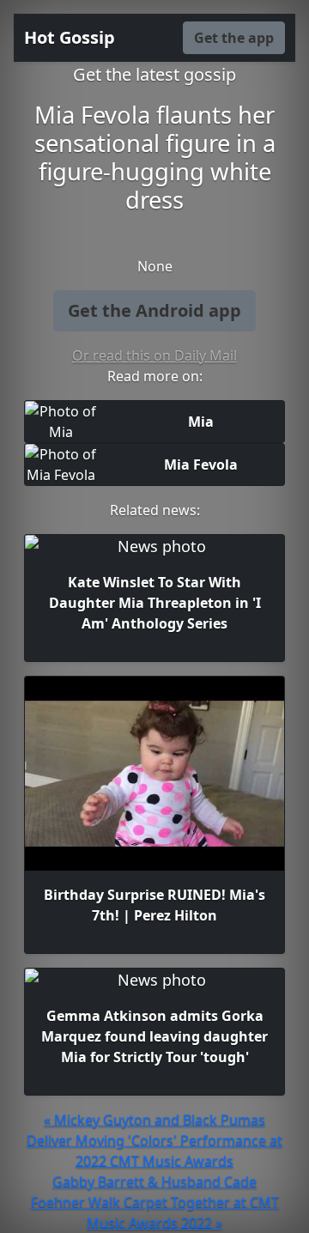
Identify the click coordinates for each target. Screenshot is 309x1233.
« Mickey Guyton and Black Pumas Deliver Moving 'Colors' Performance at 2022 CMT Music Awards (154, 1140)
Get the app (234, 37)
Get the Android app (154, 310)
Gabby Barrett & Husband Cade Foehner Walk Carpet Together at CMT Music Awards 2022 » (155, 1202)
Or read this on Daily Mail (154, 355)
